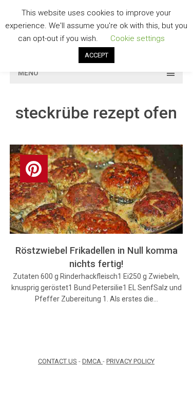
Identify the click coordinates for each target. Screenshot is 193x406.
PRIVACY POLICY (130, 361)
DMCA (92, 361)
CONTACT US (57, 361)
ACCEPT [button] (96, 55)
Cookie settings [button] (137, 38)
